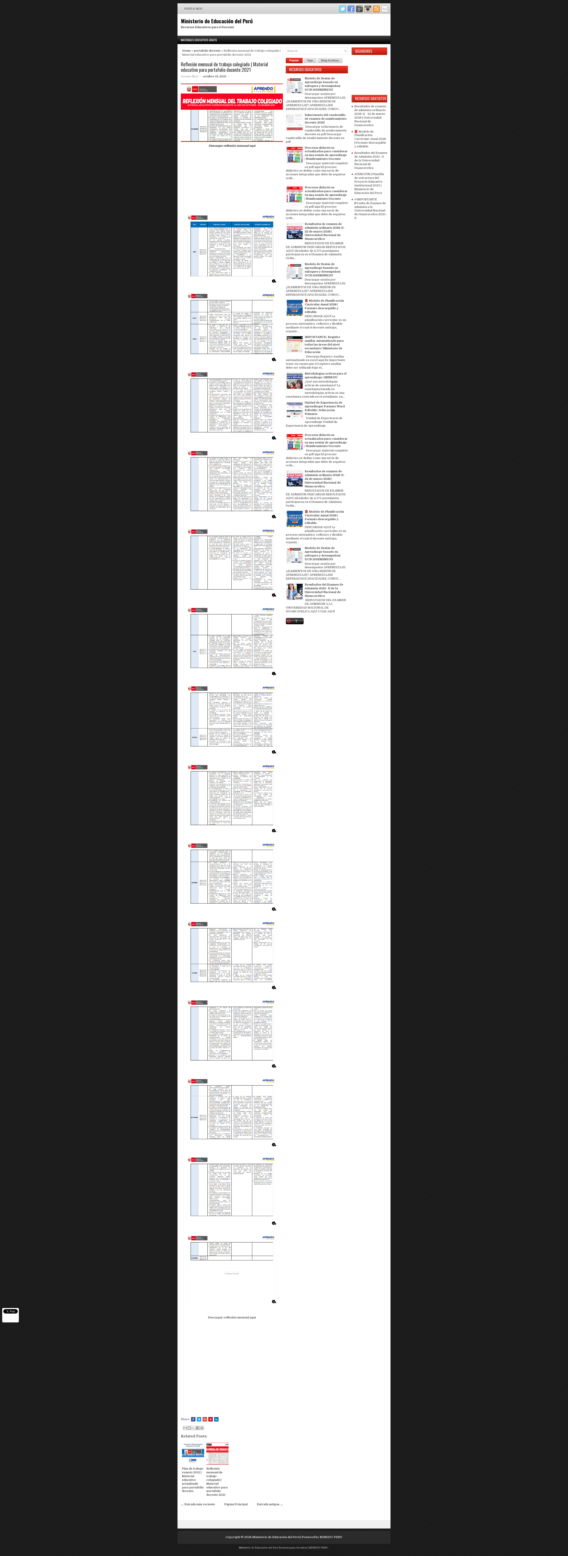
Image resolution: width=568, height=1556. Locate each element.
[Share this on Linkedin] (216, 1419)
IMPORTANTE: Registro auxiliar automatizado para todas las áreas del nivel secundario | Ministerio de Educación (324, 344)
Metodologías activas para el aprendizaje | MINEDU (326, 375)
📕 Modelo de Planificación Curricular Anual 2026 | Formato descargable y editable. (324, 306)
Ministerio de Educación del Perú (217, 21)
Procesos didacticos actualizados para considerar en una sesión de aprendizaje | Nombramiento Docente (326, 153)
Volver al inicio (193, 8)
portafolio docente (207, 50)
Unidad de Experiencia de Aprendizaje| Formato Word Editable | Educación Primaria (325, 408)
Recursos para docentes (293, 1547)
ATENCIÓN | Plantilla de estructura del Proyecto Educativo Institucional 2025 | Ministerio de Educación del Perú (369, 183)
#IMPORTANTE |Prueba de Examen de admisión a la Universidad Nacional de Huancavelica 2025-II (370, 209)
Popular (294, 60)
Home (186, 50)
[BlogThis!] (189, 1428)
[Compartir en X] (193, 1428)
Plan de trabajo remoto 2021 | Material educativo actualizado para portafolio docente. (193, 1480)
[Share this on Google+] (205, 1419)
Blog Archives (330, 60)
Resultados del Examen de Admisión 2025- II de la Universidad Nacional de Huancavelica (324, 590)
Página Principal (236, 1504)
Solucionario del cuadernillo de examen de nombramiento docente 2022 (326, 118)
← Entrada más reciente (198, 1504)
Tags (310, 60)
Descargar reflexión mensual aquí (232, 145)
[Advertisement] (232, 182)
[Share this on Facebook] (193, 1419)
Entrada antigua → (270, 1504)
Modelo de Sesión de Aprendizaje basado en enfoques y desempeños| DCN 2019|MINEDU (322, 84)
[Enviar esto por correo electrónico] (185, 1428)
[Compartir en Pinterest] (202, 1428)
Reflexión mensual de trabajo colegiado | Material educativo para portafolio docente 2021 (224, 66)
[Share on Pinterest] (210, 1419)
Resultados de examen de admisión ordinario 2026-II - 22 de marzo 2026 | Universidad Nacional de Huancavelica (325, 231)
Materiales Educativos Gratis (199, 40)
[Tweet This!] (199, 1419)
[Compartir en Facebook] (197, 1428)
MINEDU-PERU (331, 1537)
